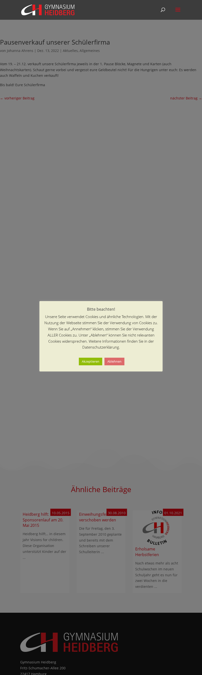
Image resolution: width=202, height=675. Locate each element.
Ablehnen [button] (114, 361)
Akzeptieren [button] (90, 361)
